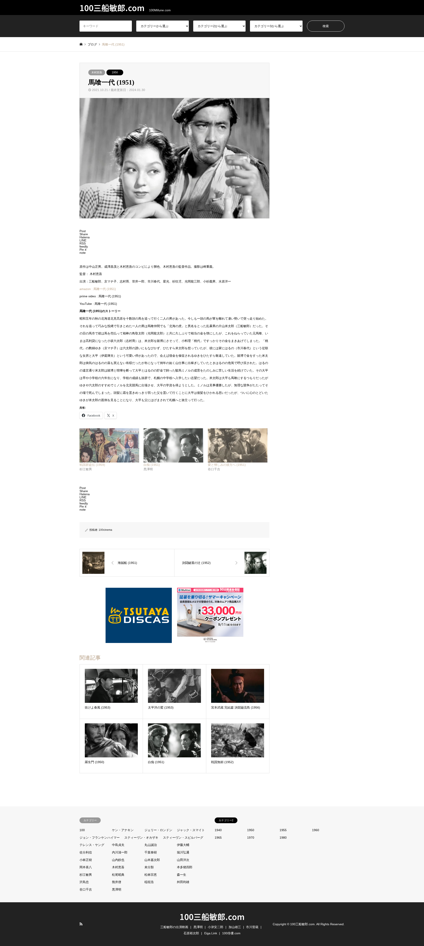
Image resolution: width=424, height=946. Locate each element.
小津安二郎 (215, 927)
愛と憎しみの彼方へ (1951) (227, 464)
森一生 (181, 874)
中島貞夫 (118, 845)
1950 (115, 72)
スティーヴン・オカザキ (141, 837)
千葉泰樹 (150, 852)
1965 (218, 837)
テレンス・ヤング (92, 845)
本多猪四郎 (184, 867)
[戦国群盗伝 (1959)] (109, 445)
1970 (250, 837)
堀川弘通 (183, 852)
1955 (283, 830)
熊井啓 (116, 882)
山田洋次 (183, 860)
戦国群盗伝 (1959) (92, 464)
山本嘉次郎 (152, 860)
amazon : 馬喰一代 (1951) (98, 289)
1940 (218, 830)
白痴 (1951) (152, 464)
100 (82, 830)
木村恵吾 (96, 72)
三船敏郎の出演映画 (174, 927)
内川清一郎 (119, 852)
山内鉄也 (118, 860)
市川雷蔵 (252, 927)
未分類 (149, 867)
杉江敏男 (86, 874)
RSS (81, 923)
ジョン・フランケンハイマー (100, 837)
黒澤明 (116, 889)
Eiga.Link (210, 933)
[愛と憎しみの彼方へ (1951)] (237, 445)
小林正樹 (86, 860)
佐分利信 (86, 852)
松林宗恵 (150, 874)
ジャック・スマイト (191, 830)
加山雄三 (235, 927)
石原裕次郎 (191, 933)
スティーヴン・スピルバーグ (183, 837)
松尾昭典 (118, 874)
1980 (283, 837)
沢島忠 (84, 882)
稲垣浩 (149, 882)
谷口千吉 (86, 889)
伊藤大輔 (183, 845)
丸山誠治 (150, 845)
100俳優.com (231, 933)
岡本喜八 (86, 867)
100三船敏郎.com (212, 916)
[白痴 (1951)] (173, 445)
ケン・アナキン (123, 830)
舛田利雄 (183, 882)
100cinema (105, 529)
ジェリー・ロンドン (158, 830)
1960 (315, 830)
